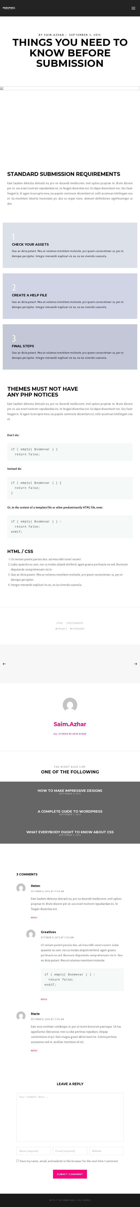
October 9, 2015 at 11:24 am (47, 891)
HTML (60, 623)
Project (62, 628)
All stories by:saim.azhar (70, 734)
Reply (34, 917)
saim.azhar (54, 34)
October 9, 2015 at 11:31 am (57, 937)
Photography (75, 623)
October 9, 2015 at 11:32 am (47, 1019)
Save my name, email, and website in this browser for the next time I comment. (69, 1161)
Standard (78, 628)
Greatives (69, 1200)
